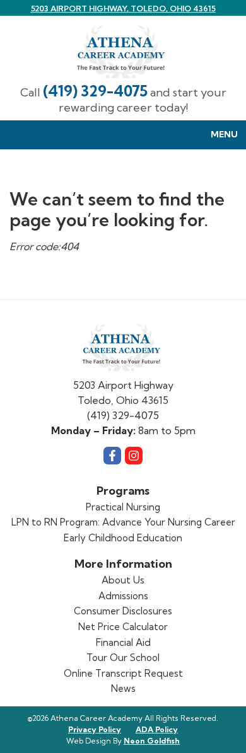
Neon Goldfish (152, 740)
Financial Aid (123, 642)
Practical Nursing (123, 507)
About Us (123, 580)
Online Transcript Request (123, 673)
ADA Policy (157, 729)
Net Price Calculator (123, 627)
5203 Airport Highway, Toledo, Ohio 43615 (123, 8)
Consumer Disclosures (123, 611)
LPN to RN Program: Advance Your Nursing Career (123, 522)
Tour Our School (123, 658)
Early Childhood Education (123, 538)
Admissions (123, 596)
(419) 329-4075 (95, 91)
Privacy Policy (94, 729)
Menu (224, 134)
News (123, 688)
